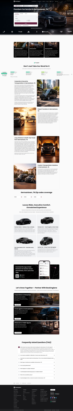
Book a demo (18, 304)
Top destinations (34, 389)
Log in (20, 25)
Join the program (18, 332)
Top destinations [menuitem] (34, 1)
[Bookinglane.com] (36, 62)
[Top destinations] (37, 389)
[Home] (14, 383)
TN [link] (20, 383)
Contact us (52, 389)
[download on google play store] (22, 277)
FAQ (52, 1)
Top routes (42, 389)
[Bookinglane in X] (54, 397)
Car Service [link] (17, 383)
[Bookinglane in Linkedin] (55, 397)
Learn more (17, 318)
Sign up (27, 25)
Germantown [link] (29, 383)
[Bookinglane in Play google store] (57, 393)
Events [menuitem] (47, 1)
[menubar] (34, 1)
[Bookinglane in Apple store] (52, 393)
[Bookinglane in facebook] (50, 397)
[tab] (18, 6)
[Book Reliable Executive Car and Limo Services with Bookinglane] (17, 1)
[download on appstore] (22, 275)
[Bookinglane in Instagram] (52, 397)
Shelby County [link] (24, 383)
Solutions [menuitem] (43, 1)
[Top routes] (44, 389)
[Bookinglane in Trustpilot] (53, 401)
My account (56, 1)
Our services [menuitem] (39, 1)
